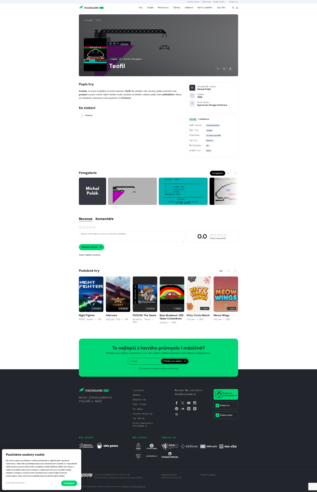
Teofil (98, 20)
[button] (228, 173)
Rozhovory (163, 7)
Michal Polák (204, 89)
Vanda (212, 474)
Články (176, 7)
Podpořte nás (139, 399)
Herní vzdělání (204, 7)
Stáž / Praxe (139, 404)
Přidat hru (233, 2)
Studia (150, 7)
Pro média (138, 409)
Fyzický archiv (193, 2)
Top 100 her (139, 418)
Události (189, 7)
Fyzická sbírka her (143, 413)
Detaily (193, 119)
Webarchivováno (169, 474)
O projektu (138, 390)
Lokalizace (203, 119)
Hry (141, 7)
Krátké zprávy (219, 2)
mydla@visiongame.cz (185, 394)
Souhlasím (69, 483)
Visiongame (88, 20)
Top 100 (221, 7)
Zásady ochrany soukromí (133, 486)
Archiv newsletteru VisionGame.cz (143, 424)
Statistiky (206, 2)
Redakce (137, 395)
